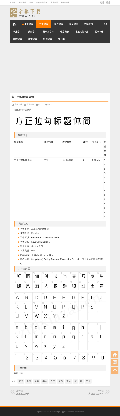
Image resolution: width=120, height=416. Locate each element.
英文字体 (32, 39)
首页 (14, 24)
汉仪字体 (58, 24)
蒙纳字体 (32, 31)
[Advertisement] (60, 68)
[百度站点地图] (108, 2)
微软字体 (17, 39)
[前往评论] (114, 362)
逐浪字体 (99, 31)
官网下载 (18, 373)
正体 (68, 381)
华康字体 (17, 31)
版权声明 (65, 2)
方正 (52, 381)
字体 (44, 381)
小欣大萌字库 (81, 31)
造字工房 (88, 24)
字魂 (31, 2)
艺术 (88, 381)
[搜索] (106, 24)
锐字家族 (64, 31)
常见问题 (54, 2)
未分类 (61, 39)
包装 (37, 381)
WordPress (79, 412)
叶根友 (13, 2)
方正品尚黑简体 (96, 393)
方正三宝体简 (22, 393)
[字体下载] (25, 9)
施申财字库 (48, 31)
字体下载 (18, 104)
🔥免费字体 (27, 24)
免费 (29, 381)
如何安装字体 (42, 2)
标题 (60, 381)
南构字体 (22, 2)
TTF (21, 381)
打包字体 (47, 39)
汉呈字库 (73, 24)
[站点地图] (102, 2)
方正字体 (43, 24)
